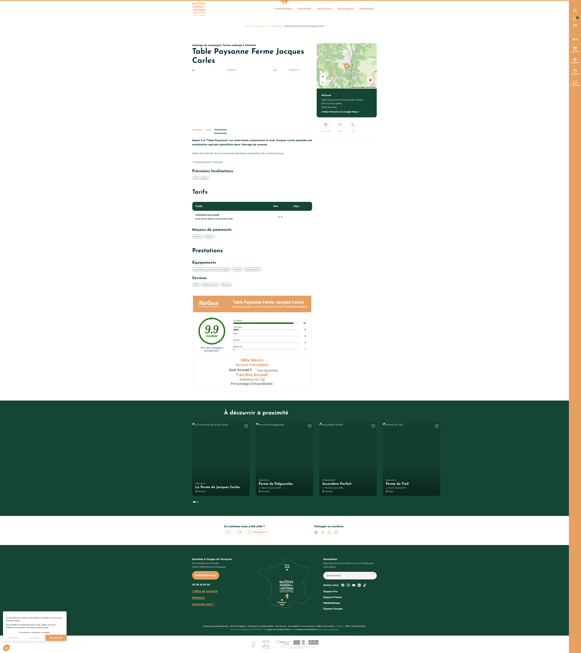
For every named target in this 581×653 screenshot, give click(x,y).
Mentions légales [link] (238, 626)
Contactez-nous (205, 575)
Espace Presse (332, 597)
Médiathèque (331, 603)
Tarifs (208, 129)
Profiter (304, 8)
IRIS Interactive (358, 626)
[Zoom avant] (323, 76)
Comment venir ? (203, 604)
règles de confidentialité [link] (278, 629)
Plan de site (280, 626)
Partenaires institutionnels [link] (215, 626)
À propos (197, 129)
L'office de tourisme (204, 591)
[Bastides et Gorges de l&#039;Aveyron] (199, 9)
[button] (6, 647)
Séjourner (345, 8)
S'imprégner (283, 8)
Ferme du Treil (397, 484)
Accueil (249, 26)
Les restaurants (274, 26)
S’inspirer (366, 8)
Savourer (324, 8)
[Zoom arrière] (323, 83)
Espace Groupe (332, 608)
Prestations (220, 129)
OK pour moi (55, 637)
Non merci (13, 637)
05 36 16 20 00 (201, 584)
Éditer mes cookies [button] (326, 626)
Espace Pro (330, 591)
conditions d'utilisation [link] (306, 629)
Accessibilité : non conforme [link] (301, 626)
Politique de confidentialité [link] (261, 626)
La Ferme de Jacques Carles (217, 487)
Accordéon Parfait (336, 484)
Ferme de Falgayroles (276, 484)
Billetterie (198, 597)
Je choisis (34, 637)
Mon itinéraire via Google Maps (341, 112)
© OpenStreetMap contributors (363, 87)
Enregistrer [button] (260, 532)
